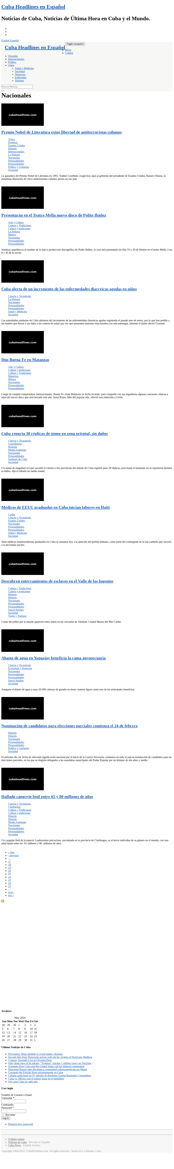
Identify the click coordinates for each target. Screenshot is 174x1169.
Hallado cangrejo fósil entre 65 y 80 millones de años (47, 796)
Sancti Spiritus (16, 609)
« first (11, 852)
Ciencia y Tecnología (19, 296)
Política (12, 62)
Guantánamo (15, 443)
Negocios (20, 74)
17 (9, 861)
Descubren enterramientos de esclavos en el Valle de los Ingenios (57, 581)
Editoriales (20, 77)
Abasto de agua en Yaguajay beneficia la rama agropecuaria (53, 658)
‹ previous (13, 855)
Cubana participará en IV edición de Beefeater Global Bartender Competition (49, 1075)
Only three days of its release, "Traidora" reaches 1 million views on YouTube (49, 1063)
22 (9, 876)
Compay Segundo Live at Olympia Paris (30, 1060)
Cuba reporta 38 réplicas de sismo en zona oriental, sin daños (54, 433)
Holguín (12, 446)
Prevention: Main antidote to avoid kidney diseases (35, 1054)
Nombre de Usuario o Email (16, 1094)
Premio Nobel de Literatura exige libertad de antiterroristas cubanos (61, 132)
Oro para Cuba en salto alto (23, 1081)
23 (9, 880)
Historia (12, 148)
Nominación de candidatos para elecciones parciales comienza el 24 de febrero (69, 726)
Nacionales (14, 157)
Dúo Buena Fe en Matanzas (25, 359)
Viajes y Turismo (17, 616)
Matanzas (13, 376)
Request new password (20, 1124)
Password (7, 1107)
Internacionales (16, 59)
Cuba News (14, 1145)
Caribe (11, 514)
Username (7, 1098)
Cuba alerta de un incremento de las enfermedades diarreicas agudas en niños (69, 289)
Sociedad (20, 71)
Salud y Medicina (24, 68)
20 (9, 870)
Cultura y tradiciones (19, 228)
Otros (11, 65)
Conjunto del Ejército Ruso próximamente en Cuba (35, 1072)
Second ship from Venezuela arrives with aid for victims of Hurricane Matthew (50, 1057)
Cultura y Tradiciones (19, 225)
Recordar (10, 1114)
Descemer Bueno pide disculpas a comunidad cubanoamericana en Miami (47, 1069)
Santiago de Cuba (17, 459)
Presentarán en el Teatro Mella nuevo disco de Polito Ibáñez (53, 215)
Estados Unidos (16, 145)
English (5, 40)
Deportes (13, 56)
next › (11, 892)
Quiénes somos (16, 1139)
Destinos (13, 142)
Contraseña (7, 1104)
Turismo (19, 80)
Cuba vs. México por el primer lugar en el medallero (36, 1078)
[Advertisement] (87, 954)
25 (9, 886)
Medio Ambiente (17, 449)
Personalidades (16, 160)
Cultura (69, 52)
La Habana (14, 154)
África (11, 139)
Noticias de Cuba (17, 1142)
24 (9, 883)
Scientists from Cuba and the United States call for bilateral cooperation (46, 1066)
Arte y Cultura (16, 222)
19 (9, 867)
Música (12, 234)
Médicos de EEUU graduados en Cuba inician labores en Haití (55, 507)
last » (11, 895)
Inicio (68, 49)
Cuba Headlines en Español (33, 7)
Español (14, 40)
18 (9, 864)
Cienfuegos (14, 806)
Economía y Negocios (20, 668)
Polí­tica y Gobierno (18, 167)
